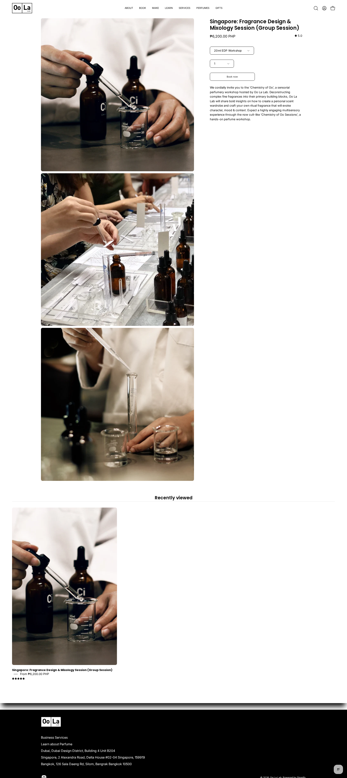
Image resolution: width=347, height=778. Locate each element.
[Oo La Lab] (22, 8)
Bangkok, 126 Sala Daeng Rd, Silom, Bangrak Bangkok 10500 (86, 764)
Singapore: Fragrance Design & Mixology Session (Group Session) (62, 670)
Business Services (54, 737)
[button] (142, 8)
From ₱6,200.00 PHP (34, 674)
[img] (298, 36)
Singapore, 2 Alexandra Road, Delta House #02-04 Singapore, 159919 (93, 757)
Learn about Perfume (56, 744)
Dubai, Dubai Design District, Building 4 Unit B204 (78, 751)
